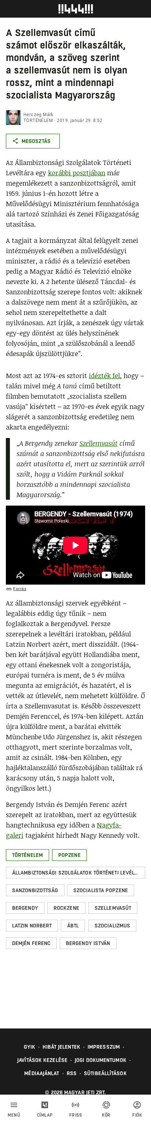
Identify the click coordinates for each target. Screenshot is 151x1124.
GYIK (29, 1047)
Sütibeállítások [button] (105, 1073)
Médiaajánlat (41, 1073)
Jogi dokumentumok (100, 1060)
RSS (72, 1073)
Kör (106, 1115)
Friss (75, 1115)
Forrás (19, 588)
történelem (38, 120)
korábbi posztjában (76, 172)
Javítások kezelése (42, 1060)
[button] (27, 855)
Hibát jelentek (61, 1047)
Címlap (45, 1115)
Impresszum (104, 1047)
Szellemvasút (99, 443)
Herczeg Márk (38, 114)
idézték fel (104, 375)
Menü (14, 1115)
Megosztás (36, 141)
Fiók (137, 1115)
